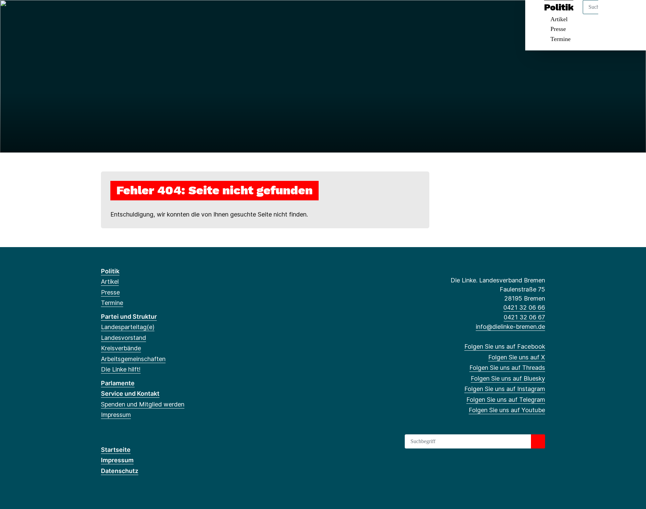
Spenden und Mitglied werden (142, 404)
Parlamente (118, 383)
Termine (560, 39)
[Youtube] (170, 14)
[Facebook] (104, 14)
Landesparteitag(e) (127, 326)
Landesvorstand (123, 337)
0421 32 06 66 (524, 307)
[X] (115, 14)
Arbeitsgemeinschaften (133, 358)
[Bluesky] (137, 14)
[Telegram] (159, 14)
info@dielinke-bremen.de (510, 326)
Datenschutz (119, 470)
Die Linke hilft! (121, 369)
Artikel (110, 281)
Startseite (116, 449)
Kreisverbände (121, 348)
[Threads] (126, 14)
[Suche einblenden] (612, 13)
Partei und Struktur (129, 316)
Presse (558, 29)
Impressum (116, 414)
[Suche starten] (538, 441)
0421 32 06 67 (524, 317)
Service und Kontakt (130, 393)
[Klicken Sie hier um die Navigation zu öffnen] (632, 13)
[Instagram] (148, 14)
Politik (110, 271)
